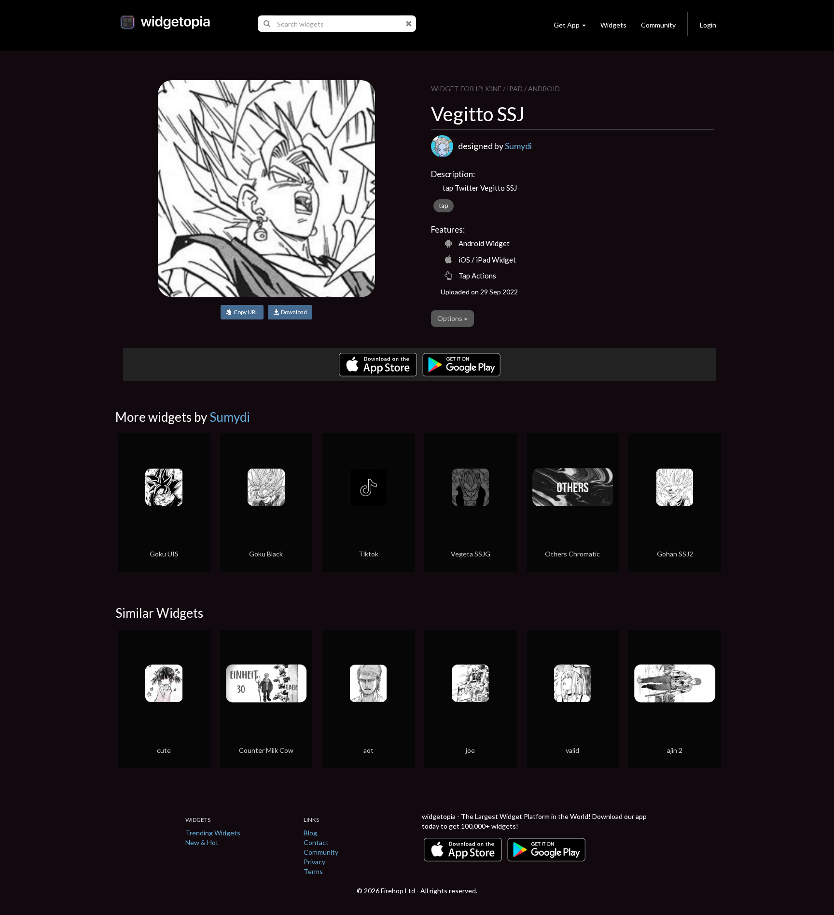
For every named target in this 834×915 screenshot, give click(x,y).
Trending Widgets (212, 833)
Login (708, 25)
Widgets (613, 25)
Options (450, 318)
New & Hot (202, 842)
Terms (313, 871)
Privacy (314, 862)
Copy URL (245, 312)
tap (443, 205)
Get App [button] (567, 25)
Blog (310, 833)
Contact (316, 842)
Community (658, 25)
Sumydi (518, 145)
